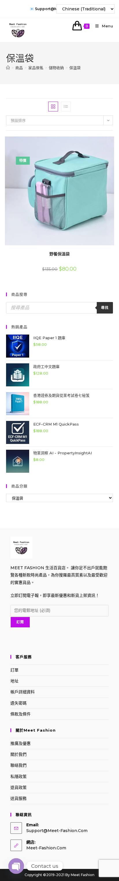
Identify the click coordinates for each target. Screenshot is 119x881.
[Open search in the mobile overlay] (59, 308)
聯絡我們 (18, 765)
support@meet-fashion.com (57, 830)
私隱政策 (18, 776)
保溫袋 (75, 67)
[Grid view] (53, 106)
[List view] (66, 106)
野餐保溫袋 (59, 254)
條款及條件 (20, 714)
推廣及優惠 (20, 743)
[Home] (8, 67)
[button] (97, 143)
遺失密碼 (18, 703)
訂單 (14, 670)
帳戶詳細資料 (22, 691)
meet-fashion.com (46, 847)
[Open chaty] (16, 866)
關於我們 (18, 754)
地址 (14, 680)
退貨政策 (18, 787)
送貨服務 (18, 798)
